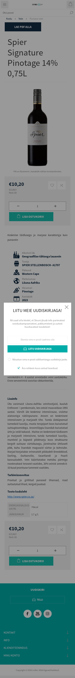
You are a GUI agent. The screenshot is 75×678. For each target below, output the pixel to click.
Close (66, 307)
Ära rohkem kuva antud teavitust (40, 368)
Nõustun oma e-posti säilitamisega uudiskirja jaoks (39, 359)
